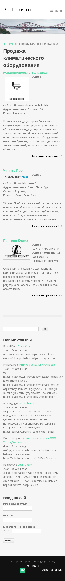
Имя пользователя (15, 503)
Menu (58, 11)
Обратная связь (52, 569)
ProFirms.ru (17, 9)
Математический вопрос (19, 526)
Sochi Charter (26, 346)
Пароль (8, 515)
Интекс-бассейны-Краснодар (37, 364)
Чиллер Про (13, 170)
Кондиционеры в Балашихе (25, 72)
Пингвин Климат (16, 240)
